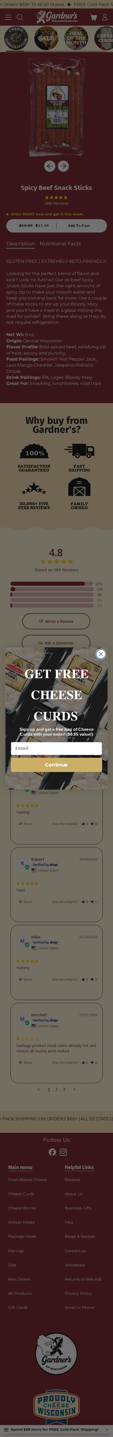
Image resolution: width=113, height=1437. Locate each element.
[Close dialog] (101, 654)
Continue (56, 764)
